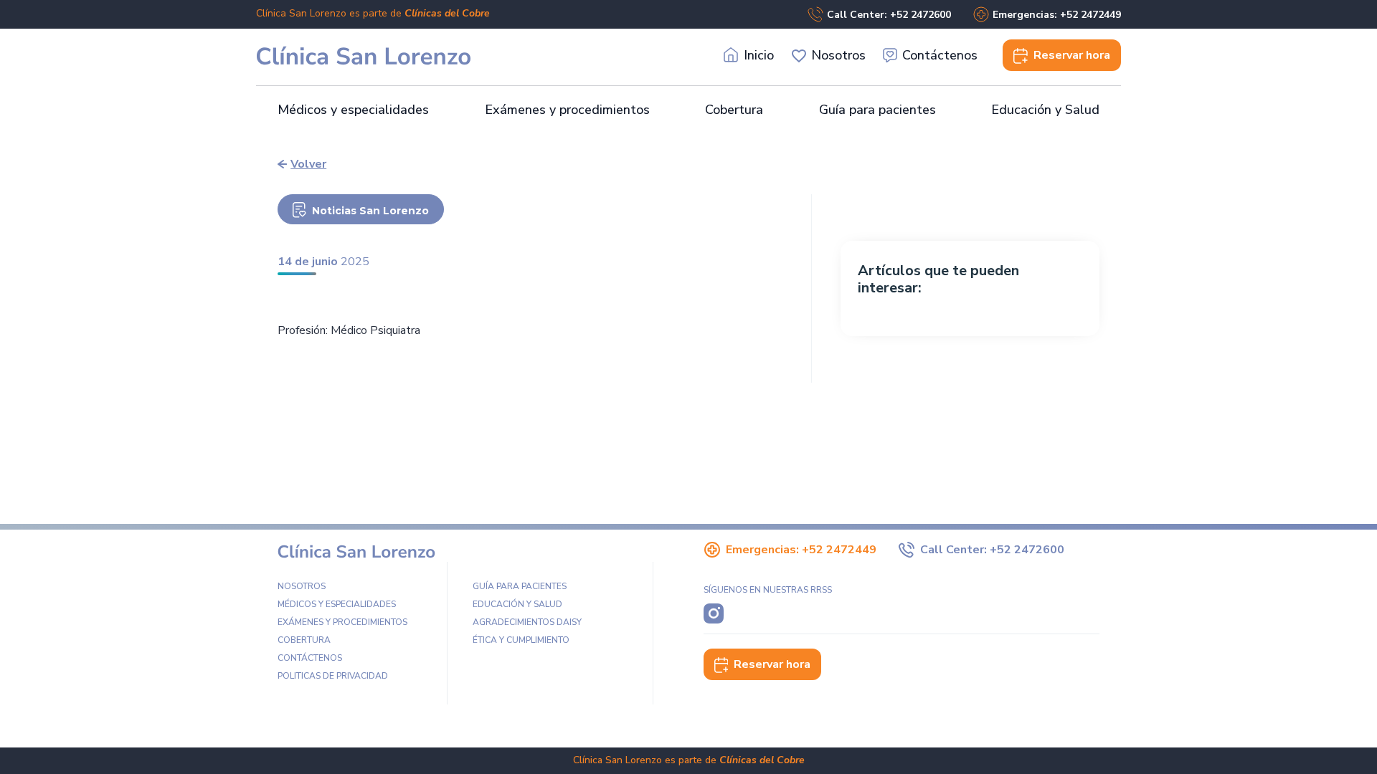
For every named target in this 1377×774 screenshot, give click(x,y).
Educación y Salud (1045, 109)
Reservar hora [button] (772, 664)
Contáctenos (940, 55)
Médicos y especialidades (353, 109)
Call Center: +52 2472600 (889, 15)
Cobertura (734, 109)
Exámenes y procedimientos (567, 109)
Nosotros (838, 55)
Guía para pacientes (877, 109)
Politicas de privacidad (333, 676)
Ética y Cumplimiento (521, 640)
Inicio (759, 55)
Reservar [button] (1071, 55)
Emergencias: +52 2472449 (1057, 15)
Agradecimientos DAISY (527, 622)
